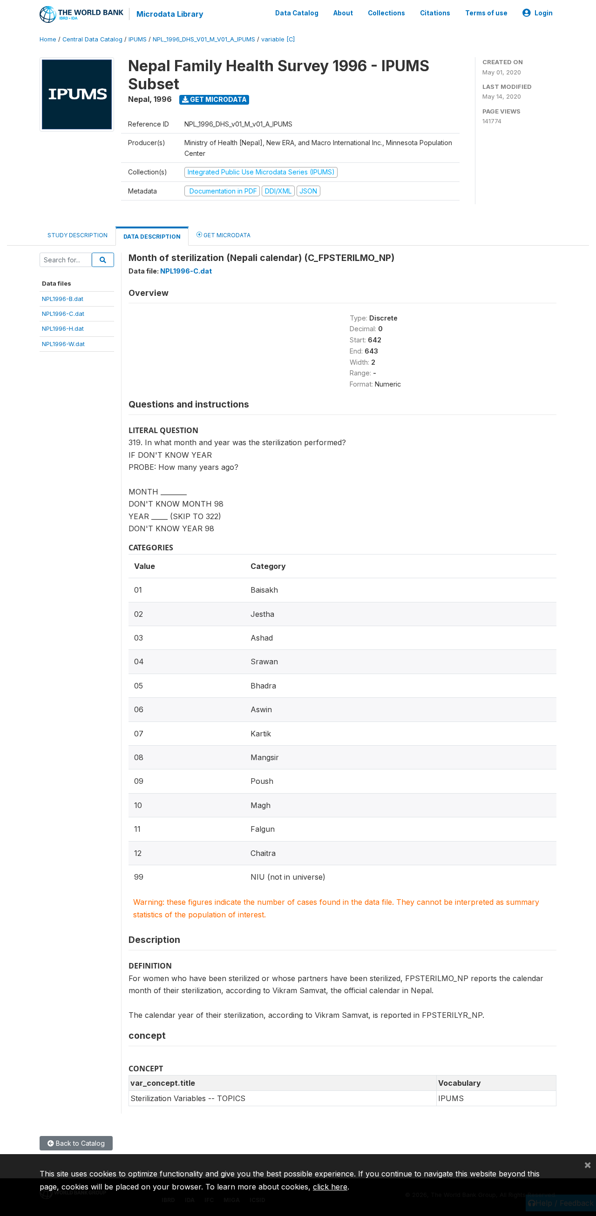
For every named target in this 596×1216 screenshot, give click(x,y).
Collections (386, 13)
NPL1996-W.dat (63, 343)
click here (330, 1186)
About (343, 13)
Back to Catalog (79, 1143)
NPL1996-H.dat (63, 328)
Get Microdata (218, 99)
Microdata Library (169, 14)
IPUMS (138, 39)
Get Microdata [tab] (226, 235)
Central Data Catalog (92, 39)
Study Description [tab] (77, 235)
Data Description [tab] (152, 236)
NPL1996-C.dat (63, 313)
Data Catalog (296, 13)
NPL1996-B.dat (62, 298)
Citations (435, 13)
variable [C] (278, 39)
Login (544, 13)
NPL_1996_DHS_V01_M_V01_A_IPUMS (204, 39)
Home (48, 39)
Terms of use (486, 13)
